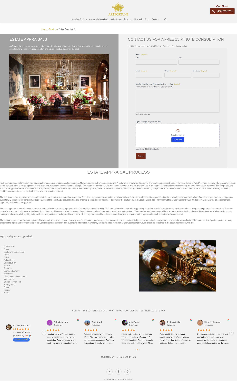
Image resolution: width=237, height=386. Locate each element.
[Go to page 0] (135, 349)
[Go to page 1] (137, 349)
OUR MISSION (132, 311)
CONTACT (77, 311)
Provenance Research (133, 19)
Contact (155, 19)
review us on (20, 339)
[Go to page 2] (139, 349)
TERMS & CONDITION (125, 357)
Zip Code (200, 70)
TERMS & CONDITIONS (103, 311)
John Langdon (61, 322)
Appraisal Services (79, 19)
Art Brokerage (116, 19)
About (147, 19)
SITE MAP (160, 311)
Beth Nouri (97, 322)
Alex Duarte (134, 322)
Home (44, 29)
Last (180, 58)
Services (53, 29)
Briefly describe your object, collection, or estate (158, 84)
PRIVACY (120, 311)
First (137, 58)
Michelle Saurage (212, 322)
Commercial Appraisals (98, 19)
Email (141, 70)
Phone (170, 70)
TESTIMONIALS (147, 311)
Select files (178, 140)
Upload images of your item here (148, 121)
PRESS (86, 311)
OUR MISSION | (108, 357)
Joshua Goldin (173, 322)
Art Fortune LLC (21, 325)
